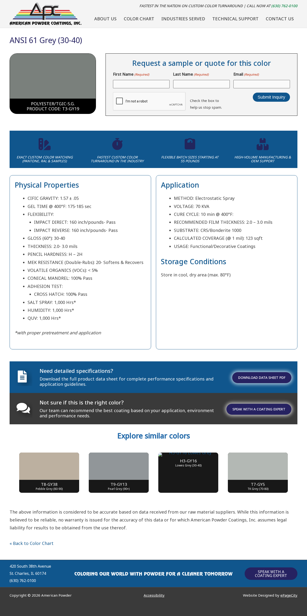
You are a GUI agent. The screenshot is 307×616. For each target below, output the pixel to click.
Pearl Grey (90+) (119, 489)
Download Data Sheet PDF (261, 377)
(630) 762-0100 (284, 5)
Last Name (191, 74)
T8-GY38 (49, 484)
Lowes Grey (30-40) (188, 465)
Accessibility (154, 595)
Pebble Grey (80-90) (49, 489)
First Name (131, 74)
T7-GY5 (258, 484)
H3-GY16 (188, 461)
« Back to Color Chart (31, 543)
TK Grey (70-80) (258, 489)
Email (246, 74)
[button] (271, 573)
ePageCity (288, 595)
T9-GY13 (119, 484)
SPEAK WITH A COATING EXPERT (258, 409)
